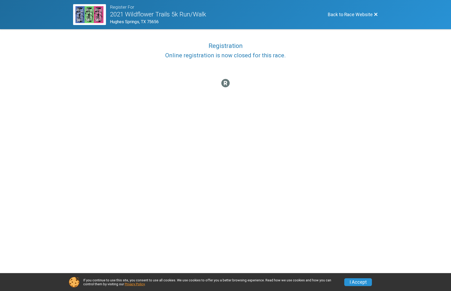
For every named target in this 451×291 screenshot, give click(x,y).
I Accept (358, 282)
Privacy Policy (135, 284)
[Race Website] (91, 14)
